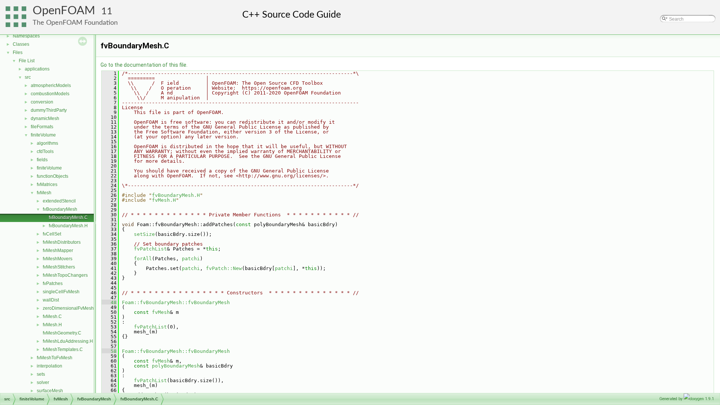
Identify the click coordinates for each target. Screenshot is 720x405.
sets (41, 374)
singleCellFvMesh (61, 291)
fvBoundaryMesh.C (68, 217)
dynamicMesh (45, 118)
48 (109, 302)
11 (106, 11)
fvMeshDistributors (62, 242)
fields (42, 159)
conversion (42, 102)
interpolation (49, 366)
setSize (144, 234)
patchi (191, 258)
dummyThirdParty (49, 110)
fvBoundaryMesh (60, 209)
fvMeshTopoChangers (65, 275)
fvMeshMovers (57, 258)
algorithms (47, 143)
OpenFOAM (64, 10)
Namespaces (26, 36)
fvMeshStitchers (59, 267)
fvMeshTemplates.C (63, 349)
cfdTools (45, 151)
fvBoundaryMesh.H (68, 225)
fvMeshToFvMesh (54, 357)
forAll (143, 258)
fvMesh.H (52, 324)
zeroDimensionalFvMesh (68, 308)
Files (17, 52)
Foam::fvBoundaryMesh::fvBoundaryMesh (176, 302)
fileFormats (42, 126)
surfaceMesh (50, 390)
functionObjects (52, 176)
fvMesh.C (52, 316)
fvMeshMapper (58, 250)
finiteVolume (43, 135)
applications (37, 69)
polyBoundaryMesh (176, 366)
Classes (21, 44)
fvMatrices (47, 184)
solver (43, 382)
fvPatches (53, 283)
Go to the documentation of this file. (144, 65)
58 (109, 351)
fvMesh (44, 192)
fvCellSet (52, 234)
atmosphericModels (51, 85)
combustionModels (50, 93)
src (28, 77)
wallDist (51, 300)
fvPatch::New (224, 268)
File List (26, 60)
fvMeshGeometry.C (62, 333)
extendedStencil (59, 201)
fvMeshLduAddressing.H (68, 341)
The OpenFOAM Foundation (75, 22)
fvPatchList (150, 249)
